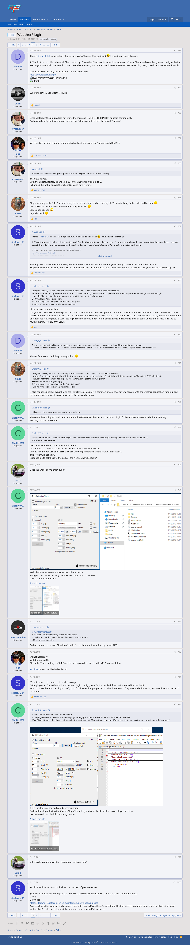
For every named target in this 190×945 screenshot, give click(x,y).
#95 (179, 621)
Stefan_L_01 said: (39, 340)
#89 (179, 334)
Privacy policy (160, 936)
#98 (179, 704)
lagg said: (36, 169)
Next (55, 44)
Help (170, 936)
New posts (12, 24)
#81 (179, 50)
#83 (179, 113)
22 (48, 44)
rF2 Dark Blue (16, 936)
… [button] (44, 44)
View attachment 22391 (42, 631)
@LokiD (34, 669)
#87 (179, 226)
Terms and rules (145, 936)
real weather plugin (48, 39)
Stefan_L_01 (15, 39)
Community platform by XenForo (95, 942)
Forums (24, 19)
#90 (179, 363)
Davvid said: (37, 232)
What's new (39, 19)
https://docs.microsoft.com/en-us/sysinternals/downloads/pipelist (64, 902)
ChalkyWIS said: (39, 286)
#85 (179, 163)
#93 (179, 464)
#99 (179, 857)
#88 (179, 280)
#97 (179, 677)
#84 (179, 138)
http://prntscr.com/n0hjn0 (43, 74)
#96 (179, 652)
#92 (179, 427)
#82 (179, 87)
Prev (13, 44)
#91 (179, 402)
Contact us (131, 936)
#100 (179, 882)
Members (56, 19)
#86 (179, 197)
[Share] (175, 50)
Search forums (25, 24)
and (41, 155)
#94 (179, 490)
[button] (47, 19)
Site (176, 936)
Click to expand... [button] (105, 256)
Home (13, 19)
